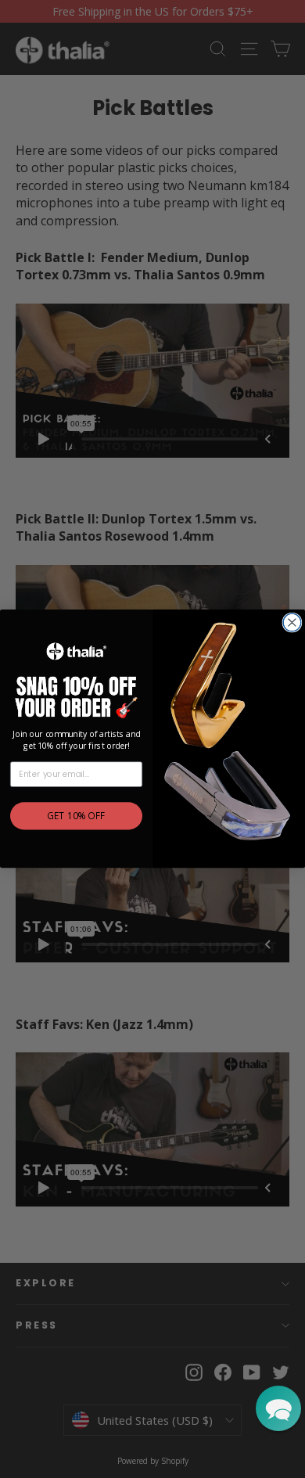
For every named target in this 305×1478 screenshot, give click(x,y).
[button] (278, 1408)
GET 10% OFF (76, 817)
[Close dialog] (292, 622)
